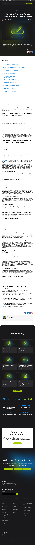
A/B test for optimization (8, 77)
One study (3, 220)
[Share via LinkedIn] (28, 313)
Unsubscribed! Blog (26, 510)
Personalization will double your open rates (11, 70)
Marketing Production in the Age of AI (27, 504)
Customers (14, 506)
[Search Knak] (22, 3)
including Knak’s (13, 232)
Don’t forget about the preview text (9, 80)
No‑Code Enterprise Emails (6, 518)
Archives (14, 512)
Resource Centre (26, 501)
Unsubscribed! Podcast (27, 507)
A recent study (4, 160)
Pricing (3, 521)
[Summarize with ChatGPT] (28, 52)
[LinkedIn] (4, 533)
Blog (17, 10)
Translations (4, 512)
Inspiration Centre (4, 506)
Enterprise (3, 503)
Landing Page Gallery (26, 515)
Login (19, 3)
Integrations (4, 504)
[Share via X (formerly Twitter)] (25, 313)
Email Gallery (25, 513)
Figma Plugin (4, 515)
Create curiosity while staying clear (9, 76)
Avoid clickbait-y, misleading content (10, 74)
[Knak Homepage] (5, 3)
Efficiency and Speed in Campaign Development (11, 64)
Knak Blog (25, 505)
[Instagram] (2, 535)
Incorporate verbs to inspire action (9, 73)
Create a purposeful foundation (9, 88)
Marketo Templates (5, 520)
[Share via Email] (32, 313)
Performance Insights (5, 514)
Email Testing (4, 509)
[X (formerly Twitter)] (2, 533)
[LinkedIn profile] (10, 19)
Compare (3, 523)
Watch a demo (4, 306)
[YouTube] (4, 535)
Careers (14, 503)
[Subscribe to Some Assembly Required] (17, 494)
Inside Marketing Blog (26, 512)
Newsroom (14, 504)
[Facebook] (6, 533)
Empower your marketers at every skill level (11, 89)
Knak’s (15, 108)
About (13, 501)
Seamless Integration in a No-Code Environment (11, 65)
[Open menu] (24, 3)
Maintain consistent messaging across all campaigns (12, 83)
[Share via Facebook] (30, 313)
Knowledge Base (15, 509)
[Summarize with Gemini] (32, 52)
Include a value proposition (8, 71)
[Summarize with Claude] (30, 52)
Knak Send (3, 517)
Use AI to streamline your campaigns (9, 82)
